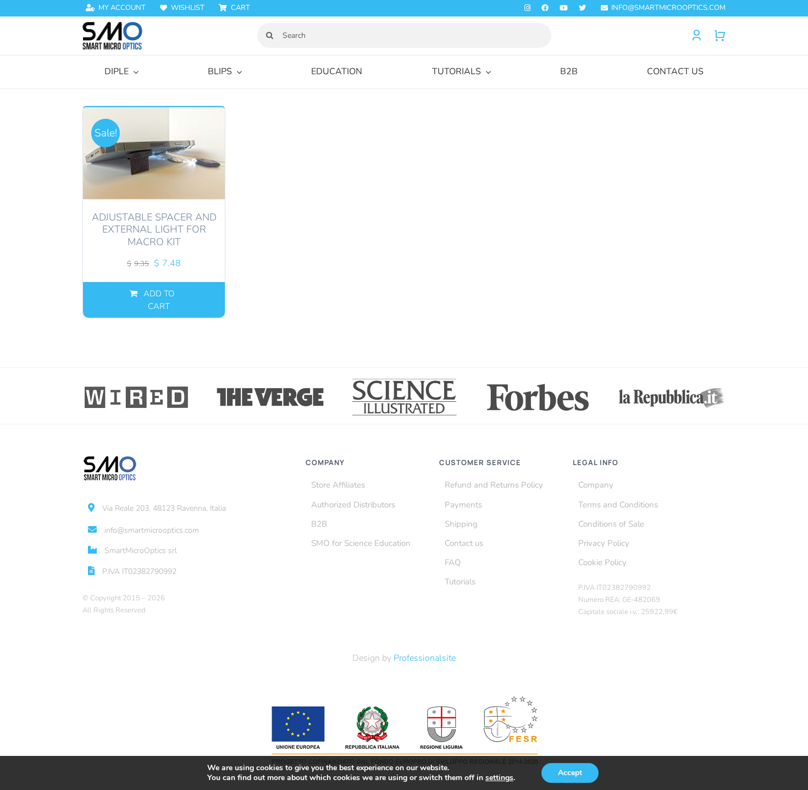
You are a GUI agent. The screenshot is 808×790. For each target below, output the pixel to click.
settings (499, 778)
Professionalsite (425, 658)
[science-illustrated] (404, 380)
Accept (570, 772)
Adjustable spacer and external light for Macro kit (154, 229)
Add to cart (158, 300)
